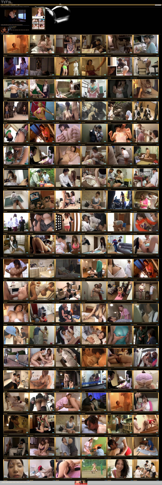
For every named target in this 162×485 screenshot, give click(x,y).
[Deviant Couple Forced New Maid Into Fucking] (68, 190)
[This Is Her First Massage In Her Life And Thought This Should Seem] (94, 168)
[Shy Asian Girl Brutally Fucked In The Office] (68, 348)
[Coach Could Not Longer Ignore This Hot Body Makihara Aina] (120, 281)
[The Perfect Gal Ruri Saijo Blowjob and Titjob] (146, 259)
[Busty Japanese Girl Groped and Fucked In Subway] (42, 392)
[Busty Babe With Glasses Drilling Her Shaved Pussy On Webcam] (146, 235)
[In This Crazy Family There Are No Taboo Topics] (68, 168)
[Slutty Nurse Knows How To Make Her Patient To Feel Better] (68, 392)
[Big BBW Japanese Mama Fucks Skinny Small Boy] (42, 437)
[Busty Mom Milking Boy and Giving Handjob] (94, 303)
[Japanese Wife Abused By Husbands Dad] (42, 57)
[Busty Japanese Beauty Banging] (68, 146)
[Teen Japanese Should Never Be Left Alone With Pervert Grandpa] (16, 235)
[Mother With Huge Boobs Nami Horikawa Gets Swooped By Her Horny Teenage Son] (146, 281)
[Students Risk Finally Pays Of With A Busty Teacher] (42, 79)
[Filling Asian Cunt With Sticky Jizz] (120, 459)
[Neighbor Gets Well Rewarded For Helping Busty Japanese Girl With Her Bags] (42, 303)
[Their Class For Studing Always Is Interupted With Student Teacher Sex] (16, 281)
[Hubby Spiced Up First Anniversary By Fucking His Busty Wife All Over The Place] (16, 392)
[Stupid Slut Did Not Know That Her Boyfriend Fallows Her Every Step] (42, 190)
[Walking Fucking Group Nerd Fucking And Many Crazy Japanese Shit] (94, 459)
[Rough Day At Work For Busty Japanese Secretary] (146, 459)
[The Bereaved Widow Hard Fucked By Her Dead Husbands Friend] (68, 303)
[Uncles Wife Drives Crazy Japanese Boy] (120, 57)
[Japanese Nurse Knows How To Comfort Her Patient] (94, 437)
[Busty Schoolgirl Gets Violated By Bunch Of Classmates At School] (16, 79)
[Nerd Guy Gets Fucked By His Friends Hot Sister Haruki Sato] (120, 392)
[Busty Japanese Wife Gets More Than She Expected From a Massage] (146, 437)
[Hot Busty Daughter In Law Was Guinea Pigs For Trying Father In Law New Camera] (94, 235)
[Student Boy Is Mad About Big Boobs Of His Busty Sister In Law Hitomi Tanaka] (68, 235)
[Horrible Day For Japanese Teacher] (16, 190)
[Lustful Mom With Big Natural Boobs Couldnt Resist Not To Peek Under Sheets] (16, 168)
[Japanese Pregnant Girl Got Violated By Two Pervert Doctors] (120, 168)
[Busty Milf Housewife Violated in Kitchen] (146, 190)
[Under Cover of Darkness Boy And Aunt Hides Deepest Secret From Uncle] (120, 79)
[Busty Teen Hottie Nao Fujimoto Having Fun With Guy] (120, 437)
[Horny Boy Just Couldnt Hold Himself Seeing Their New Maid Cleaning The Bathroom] (120, 146)
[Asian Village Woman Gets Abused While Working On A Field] (42, 168)
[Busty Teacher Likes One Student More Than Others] (94, 79)
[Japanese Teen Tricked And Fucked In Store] (94, 370)
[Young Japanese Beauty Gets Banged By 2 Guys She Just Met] (94, 190)
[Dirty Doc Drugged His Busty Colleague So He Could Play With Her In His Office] (120, 259)
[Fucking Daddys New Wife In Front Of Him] (146, 146)
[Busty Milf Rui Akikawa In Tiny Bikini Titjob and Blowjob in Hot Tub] (42, 370)
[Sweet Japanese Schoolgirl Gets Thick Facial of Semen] (16, 459)
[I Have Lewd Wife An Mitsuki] (146, 168)
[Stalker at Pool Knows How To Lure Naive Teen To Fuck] (68, 79)
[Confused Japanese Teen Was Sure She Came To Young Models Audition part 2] (94, 57)
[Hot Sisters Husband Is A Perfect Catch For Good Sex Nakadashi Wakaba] (42, 259)
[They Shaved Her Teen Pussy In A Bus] (146, 303)
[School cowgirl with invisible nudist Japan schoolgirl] (146, 101)
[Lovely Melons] (16, 303)
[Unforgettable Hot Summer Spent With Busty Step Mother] (68, 370)
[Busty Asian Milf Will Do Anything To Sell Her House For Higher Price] (42, 146)
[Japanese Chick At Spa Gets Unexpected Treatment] (120, 348)
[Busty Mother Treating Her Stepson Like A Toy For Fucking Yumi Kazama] (42, 348)
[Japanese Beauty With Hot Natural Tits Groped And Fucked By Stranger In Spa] (68, 101)
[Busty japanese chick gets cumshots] (68, 459)
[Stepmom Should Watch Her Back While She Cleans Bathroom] (146, 370)
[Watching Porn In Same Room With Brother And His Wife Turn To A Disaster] (68, 259)
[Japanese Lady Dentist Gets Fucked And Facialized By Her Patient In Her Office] (146, 57)
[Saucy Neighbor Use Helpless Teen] (120, 235)
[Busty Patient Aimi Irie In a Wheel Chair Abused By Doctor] (16, 437)
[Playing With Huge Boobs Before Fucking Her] (146, 79)
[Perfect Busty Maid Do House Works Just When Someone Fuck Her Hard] (68, 281)
